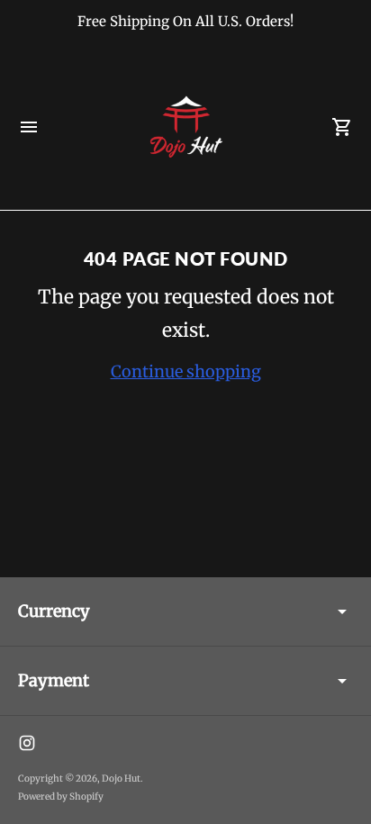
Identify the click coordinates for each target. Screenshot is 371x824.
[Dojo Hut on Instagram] (27, 743)
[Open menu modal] (29, 127)
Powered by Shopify (61, 796)
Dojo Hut (121, 778)
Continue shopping (186, 371)
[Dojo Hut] (185, 127)
